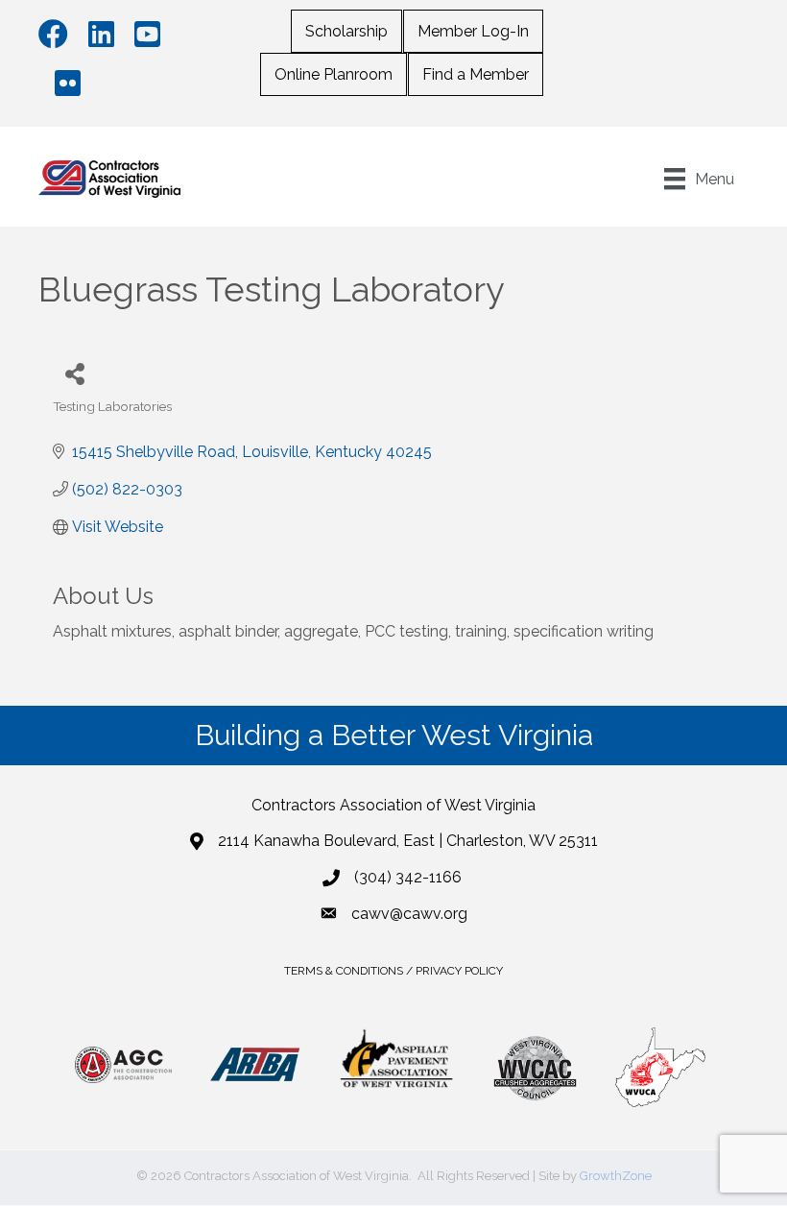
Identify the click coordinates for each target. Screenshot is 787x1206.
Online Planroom (333, 74)
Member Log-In (473, 31)
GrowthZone (616, 1176)
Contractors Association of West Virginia (393, 805)
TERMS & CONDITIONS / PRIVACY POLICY (393, 970)
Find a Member (475, 74)
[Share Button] (74, 373)
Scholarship (346, 31)
